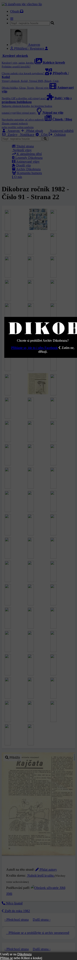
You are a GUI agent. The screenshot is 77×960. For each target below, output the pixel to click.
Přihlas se (6, 958)
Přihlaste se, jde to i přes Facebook (34, 348)
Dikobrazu (24, 954)
